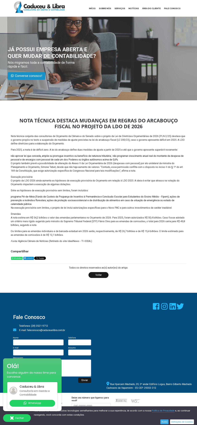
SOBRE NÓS (105, 8)
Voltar (98, 274)
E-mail (15, 348)
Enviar (84, 380)
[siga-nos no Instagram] (164, 308)
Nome (15, 338)
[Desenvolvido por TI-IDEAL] (121, 400)
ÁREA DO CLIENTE (151, 8)
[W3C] (135, 400)
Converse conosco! (37, 76)
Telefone (72, 338)
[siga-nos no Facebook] (156, 308)
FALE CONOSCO (172, 8)
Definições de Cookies (182, 422)
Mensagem (18, 358)
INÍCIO (92, 8)
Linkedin (29, 258)
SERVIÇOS (120, 8)
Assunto (72, 348)
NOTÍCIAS (134, 8)
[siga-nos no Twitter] (180, 308)
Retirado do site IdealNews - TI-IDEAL (70, 241)
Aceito (164, 422)
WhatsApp (17, 258)
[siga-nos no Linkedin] (173, 308)
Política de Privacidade (163, 410)
